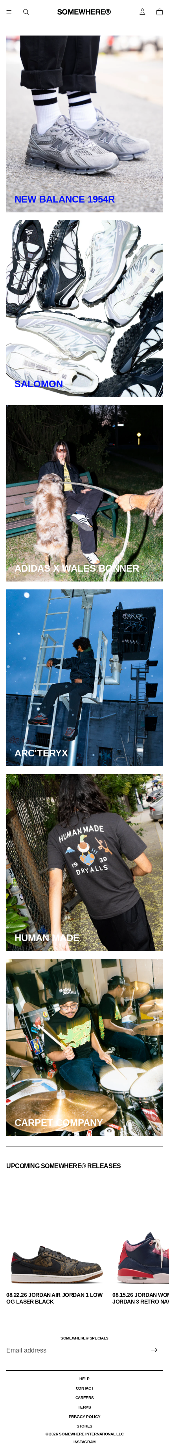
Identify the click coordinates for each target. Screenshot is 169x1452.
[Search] (26, 12)
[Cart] (159, 12)
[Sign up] (154, 1350)
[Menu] (9, 12)
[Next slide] (154, 1239)
